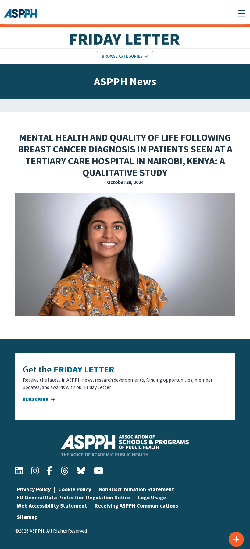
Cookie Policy (74, 489)
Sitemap (27, 516)
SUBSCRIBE (36, 399)
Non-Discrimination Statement (136, 489)
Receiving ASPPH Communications (136, 505)
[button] (241, 13)
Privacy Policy (34, 489)
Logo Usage (152, 497)
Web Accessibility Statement (52, 505)
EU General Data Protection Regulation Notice (73, 497)
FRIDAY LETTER (84, 369)
